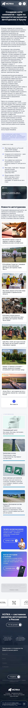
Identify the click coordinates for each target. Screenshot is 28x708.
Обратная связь (14, 696)
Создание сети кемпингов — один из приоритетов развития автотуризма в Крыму (15, 155)
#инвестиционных (6, 135)
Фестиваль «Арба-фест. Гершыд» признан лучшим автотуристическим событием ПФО (15, 170)
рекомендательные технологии (9, 704)
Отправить (13, 676)
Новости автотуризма (18, 694)
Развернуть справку (14, 589)
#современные (8, 134)
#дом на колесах (20, 137)
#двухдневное (5, 136)
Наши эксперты (8, 694)
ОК (24, 704)
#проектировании (21, 136)
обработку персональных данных (18, 681)
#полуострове (11, 137)
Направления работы (16, 693)
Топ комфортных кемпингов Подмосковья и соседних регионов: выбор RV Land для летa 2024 (15, 162)
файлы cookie (15, 702)
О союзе (8, 693)
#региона (14, 135)
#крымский (5, 137)
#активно (19, 135)
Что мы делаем (13, 624)
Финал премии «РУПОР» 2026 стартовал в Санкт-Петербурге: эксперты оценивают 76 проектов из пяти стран (14, 179)
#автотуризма (16, 134)
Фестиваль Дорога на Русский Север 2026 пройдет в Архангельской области (14, 149)
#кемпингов (13, 136)
